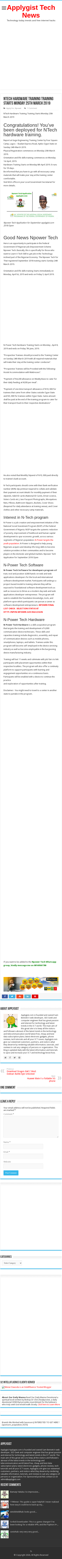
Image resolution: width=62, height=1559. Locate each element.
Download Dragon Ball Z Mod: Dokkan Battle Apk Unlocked (21, 1071)
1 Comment (32, 108)
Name (6, 1142)
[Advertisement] (31, 54)
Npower (18, 108)
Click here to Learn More (49, 1404)
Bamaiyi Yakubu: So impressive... (24, 1492)
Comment (8, 1114)
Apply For (10, 108)
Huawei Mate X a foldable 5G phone (41, 1078)
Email (6, 1152)
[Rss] (31, 1551)
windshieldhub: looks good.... (23, 1512)
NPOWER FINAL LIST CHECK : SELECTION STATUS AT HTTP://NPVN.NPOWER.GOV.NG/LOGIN (28, 608)
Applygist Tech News (31, 11)
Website (7, 1162)
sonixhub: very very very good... (24, 1532)
